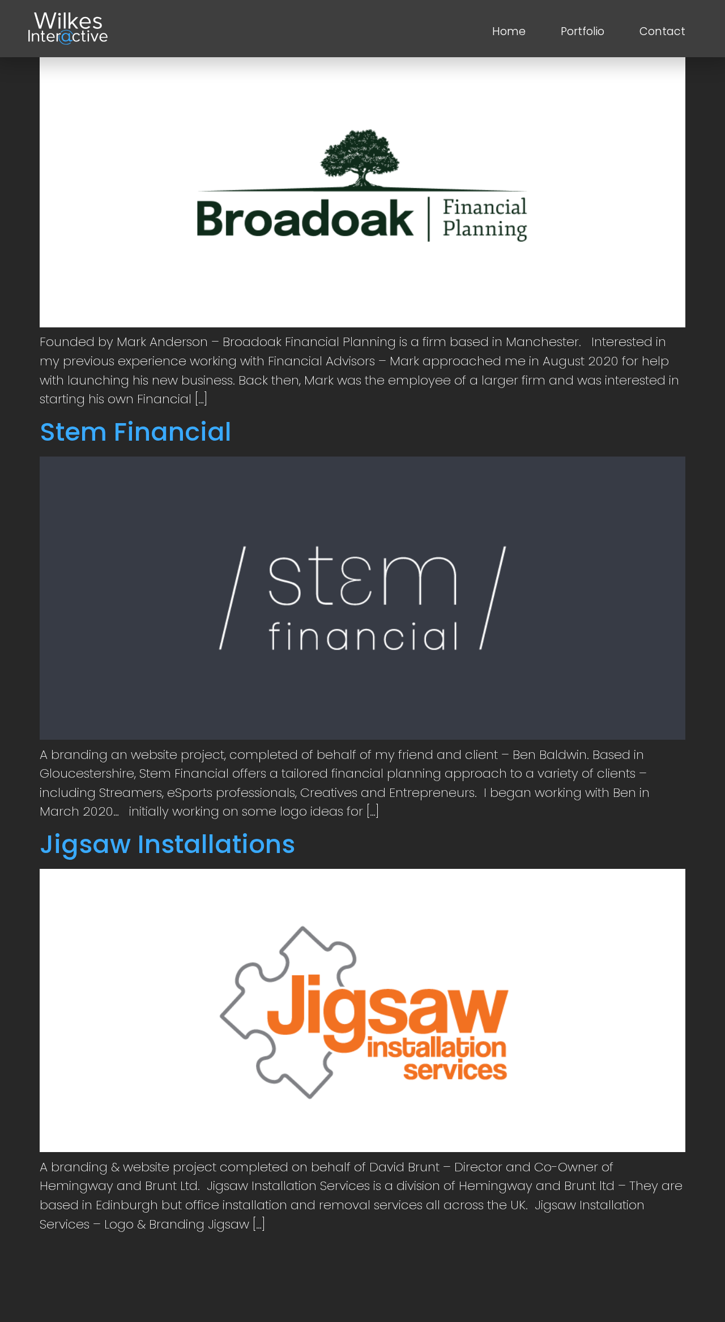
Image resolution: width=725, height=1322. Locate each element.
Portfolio (582, 31)
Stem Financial (136, 432)
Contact (662, 31)
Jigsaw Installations (167, 844)
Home (509, 31)
